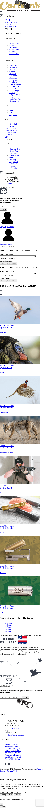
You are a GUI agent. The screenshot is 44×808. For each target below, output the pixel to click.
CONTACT (9, 135)
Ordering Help (14, 149)
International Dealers (12, 753)
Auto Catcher (14, 65)
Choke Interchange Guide (14, 749)
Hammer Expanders (13, 75)
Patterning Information (13, 755)
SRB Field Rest (15, 99)
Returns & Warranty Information (13, 166)
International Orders (14, 156)
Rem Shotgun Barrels (14, 92)
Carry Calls (13, 124)
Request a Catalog (11, 746)
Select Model (6, 259)
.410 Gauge (9, 631)
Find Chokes (11, 263)
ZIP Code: (22, 792)
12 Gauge (8, 625)
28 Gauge (8, 629)
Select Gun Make (8, 254)
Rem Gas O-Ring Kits (14, 87)
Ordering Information (13, 751)
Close (3, 807)
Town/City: (9, 792)
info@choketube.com (16, 735)
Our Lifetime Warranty (13, 757)
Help (6, 137)
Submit (3, 209)
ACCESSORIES (11, 26)
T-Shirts (12, 113)
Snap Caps (13, 97)
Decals (11, 126)
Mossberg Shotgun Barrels (15, 83)
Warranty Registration (13, 161)
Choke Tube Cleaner (14, 51)
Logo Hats (13, 115)
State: (16, 792)
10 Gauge (8, 623)
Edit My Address (6, 795)
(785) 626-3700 (13, 728)
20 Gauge (8, 627)
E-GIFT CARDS (11, 128)
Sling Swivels (14, 95)
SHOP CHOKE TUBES (11, 23)
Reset (3, 263)
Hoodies (12, 110)
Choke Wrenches (13, 46)
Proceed (17, 795)
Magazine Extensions (13, 79)
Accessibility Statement (13, 759)
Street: (2, 792)
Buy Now (8, 183)
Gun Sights (13, 72)
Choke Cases (14, 43)
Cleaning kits (14, 101)
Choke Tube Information (14, 152)
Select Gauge (6, 261)
